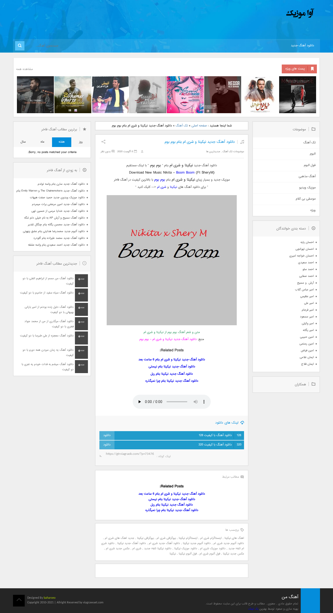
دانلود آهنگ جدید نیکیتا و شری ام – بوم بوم (168, 339)
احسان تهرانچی (305, 249)
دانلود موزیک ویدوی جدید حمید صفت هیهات (57, 197)
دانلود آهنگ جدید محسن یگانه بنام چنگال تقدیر (56, 224)
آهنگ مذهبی (307, 176)
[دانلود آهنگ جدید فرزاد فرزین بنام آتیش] (110, 94)
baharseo (49, 597)
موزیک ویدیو (307, 187)
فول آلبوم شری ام (210, 553)
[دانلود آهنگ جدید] (257, 14)
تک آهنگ (182, 126)
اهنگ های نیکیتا (234, 538)
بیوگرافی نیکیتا (145, 538)
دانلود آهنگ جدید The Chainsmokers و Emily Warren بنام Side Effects (50, 190)
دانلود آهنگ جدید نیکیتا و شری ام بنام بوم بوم (200, 142)
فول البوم (310, 165)
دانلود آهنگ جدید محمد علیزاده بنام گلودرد (59, 238)
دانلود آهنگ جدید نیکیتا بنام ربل (172, 374)
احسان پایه (307, 242)
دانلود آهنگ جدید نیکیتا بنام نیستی (172, 366)
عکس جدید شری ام (118, 548)
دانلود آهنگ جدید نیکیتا (131, 543)
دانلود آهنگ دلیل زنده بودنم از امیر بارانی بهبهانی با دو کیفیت (49, 310)
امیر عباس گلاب (304, 289)
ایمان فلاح (307, 364)
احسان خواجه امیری (301, 255)
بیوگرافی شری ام (166, 538)
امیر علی (309, 303)
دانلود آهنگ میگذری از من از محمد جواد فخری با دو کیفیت (49, 324)
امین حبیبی (307, 337)
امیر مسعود (307, 316)
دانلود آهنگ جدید (302, 45)
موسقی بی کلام (306, 199)
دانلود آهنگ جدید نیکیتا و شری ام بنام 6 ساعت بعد (171, 359)
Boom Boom (185, 172)
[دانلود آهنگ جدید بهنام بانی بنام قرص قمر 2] (72, 94)
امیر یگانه (308, 330)
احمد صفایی (306, 276)
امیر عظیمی (307, 296)
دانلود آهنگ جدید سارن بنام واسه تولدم (61, 184)
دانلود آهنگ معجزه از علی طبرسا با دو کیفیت (47, 335)
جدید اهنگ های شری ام (119, 538)
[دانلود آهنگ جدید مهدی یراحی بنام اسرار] (147, 94)
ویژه (313, 210)
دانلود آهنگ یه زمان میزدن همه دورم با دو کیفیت (48, 353)
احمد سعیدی (306, 262)
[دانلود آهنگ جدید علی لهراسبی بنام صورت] (185, 94)
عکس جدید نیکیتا (233, 553)
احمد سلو (308, 269)
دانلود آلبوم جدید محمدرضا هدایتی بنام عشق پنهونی (54, 231)
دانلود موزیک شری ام (213, 548)
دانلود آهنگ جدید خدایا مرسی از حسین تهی (58, 211)
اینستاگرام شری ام (211, 538)
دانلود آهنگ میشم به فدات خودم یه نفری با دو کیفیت (48, 367)
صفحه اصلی (199, 126)
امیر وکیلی (308, 323)
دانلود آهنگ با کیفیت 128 (220, 435)
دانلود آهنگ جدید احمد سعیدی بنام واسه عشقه (56, 244)
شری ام (161, 187)
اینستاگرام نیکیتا (188, 538)
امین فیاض (307, 350)
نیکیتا (173, 187)
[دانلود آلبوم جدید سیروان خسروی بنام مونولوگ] (297, 94)
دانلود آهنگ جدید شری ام (164, 543)
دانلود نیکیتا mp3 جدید (157, 548)
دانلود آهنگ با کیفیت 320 (219, 445)
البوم (313, 154)
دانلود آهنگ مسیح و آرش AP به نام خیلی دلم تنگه (54, 217)
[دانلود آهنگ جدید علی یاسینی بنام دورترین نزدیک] (35, 94)
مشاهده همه (24, 69)
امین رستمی (306, 343)
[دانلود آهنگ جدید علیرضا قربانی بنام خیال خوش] (260, 94)
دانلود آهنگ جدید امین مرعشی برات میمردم (58, 204)
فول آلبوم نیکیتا (188, 553)
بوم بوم (159, 179)
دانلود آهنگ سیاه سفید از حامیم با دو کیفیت (47, 292)
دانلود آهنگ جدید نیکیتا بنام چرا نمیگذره (171, 381)
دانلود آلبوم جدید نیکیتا (197, 543)
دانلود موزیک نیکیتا (185, 548)
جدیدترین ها (213, 151)
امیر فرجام (308, 310)
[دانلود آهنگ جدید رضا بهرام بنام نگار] (222, 94)
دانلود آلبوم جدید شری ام (229, 543)
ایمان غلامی (307, 357)
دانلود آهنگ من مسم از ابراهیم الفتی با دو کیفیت (48, 281)
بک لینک (253, 608)
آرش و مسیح (305, 282)
